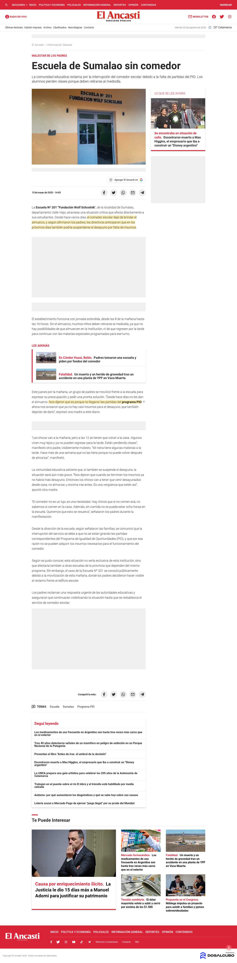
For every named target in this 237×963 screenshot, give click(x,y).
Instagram (66, 942)
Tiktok (81, 942)
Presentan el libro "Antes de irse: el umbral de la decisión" (70, 754)
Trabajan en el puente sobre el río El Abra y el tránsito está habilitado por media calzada (84, 785)
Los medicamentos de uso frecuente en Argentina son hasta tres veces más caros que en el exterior (88, 734)
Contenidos (148, 4)
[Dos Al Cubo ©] (217, 958)
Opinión (133, 4)
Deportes (120, 4)
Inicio (32, 4)
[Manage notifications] (229, 947)
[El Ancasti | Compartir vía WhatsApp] (123, 192)
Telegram (89, 942)
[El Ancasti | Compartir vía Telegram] (142, 192)
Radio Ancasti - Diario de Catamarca (16, 17)
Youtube (73, 942)
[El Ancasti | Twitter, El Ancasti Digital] (222, 16)
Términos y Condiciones (106, 942)
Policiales (74, 4)
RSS (137, 942)
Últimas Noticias (14, 27)
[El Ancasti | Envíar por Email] (132, 192)
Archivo (47, 27)
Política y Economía (52, 4)
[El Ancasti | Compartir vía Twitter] (113, 192)
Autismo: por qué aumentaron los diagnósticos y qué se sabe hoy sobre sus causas (86, 795)
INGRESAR (226, 5)
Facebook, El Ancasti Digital (51, 942)
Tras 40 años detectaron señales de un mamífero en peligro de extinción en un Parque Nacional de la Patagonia (88, 744)
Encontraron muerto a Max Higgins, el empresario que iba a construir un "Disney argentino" (84, 764)
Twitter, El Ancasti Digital (58, 942)
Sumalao (68, 706)
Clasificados (59, 27)
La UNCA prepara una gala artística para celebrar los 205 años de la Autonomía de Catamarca (85, 775)
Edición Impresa (33, 27)
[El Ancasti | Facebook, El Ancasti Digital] (214, 16)
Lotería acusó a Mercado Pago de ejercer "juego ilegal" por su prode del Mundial (84, 803)
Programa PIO (86, 706)
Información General (97, 4)
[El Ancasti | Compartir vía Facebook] (104, 192)
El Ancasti (38, 45)
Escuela (54, 706)
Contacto (89, 27)
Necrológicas (75, 27)
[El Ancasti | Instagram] (229, 16)
